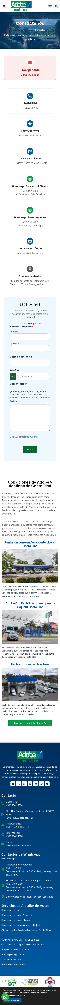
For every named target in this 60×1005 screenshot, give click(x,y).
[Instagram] (24, 783)
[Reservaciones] (30, 123)
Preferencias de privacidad (14, 995)
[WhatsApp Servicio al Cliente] (30, 179)
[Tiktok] (41, 783)
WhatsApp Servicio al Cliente (30, 186)
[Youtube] (35, 783)
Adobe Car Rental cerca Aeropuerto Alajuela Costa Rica (30, 605)
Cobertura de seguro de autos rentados (23, 944)
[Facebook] (12, 783)
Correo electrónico (30, 248)
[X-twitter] (18, 783)
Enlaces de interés (11, 959)
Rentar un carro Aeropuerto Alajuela (21, 925)
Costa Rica (30, 103)
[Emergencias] (30, 62)
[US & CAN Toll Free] (30, 151)
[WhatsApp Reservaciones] (30, 210)
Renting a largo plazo (13, 954)
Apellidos (14, 343)
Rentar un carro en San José (30, 664)
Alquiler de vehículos (22, 30)
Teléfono (16, 370)
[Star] (47, 783)
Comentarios (18, 383)
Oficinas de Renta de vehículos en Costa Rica (26, 930)
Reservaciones (30, 130)
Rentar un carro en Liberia (15, 920)
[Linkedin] (30, 783)
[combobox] (13, 376)
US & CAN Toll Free (30, 158)
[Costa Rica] (30, 96)
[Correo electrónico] (30, 241)
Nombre (14, 331)
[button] (5, 6)
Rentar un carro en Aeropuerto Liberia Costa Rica (30, 544)
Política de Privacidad (13, 964)
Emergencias (30, 70)
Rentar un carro (10, 910)
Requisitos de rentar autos (15, 949)
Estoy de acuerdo (12, 1000)
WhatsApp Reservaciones (30, 217)
